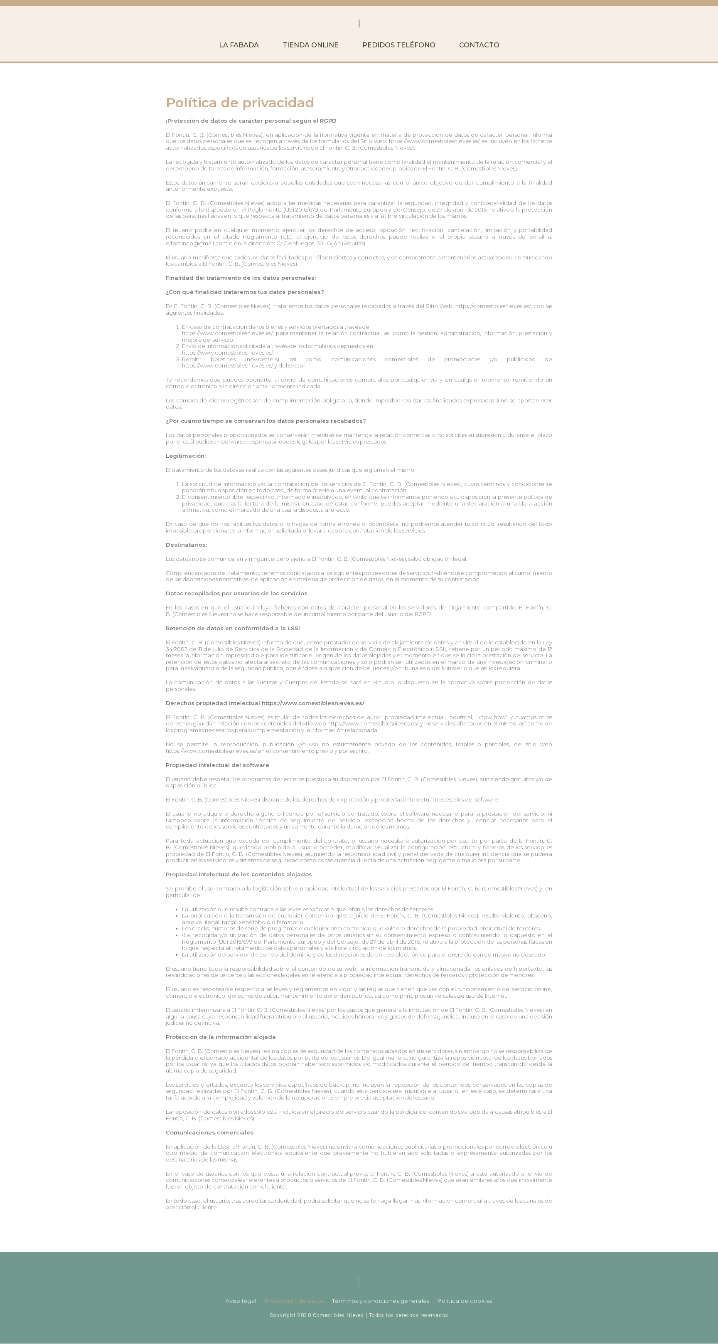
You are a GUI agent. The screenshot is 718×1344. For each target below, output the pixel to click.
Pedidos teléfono (398, 45)
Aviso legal (241, 1300)
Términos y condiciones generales (380, 1300)
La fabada (239, 45)
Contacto (479, 45)
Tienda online (311, 45)
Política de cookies (465, 1300)
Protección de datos (294, 1300)
